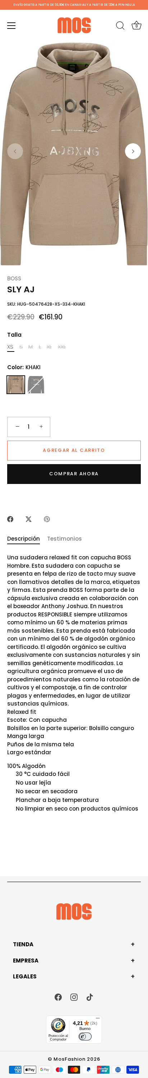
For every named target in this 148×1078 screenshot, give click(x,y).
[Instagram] (74, 996)
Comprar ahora (74, 473)
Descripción (23, 538)
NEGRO (36, 384)
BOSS (14, 278)
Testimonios (64, 538)
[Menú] (11, 26)
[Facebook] (58, 996)
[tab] (27, 539)
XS (10, 347)
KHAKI (15, 384)
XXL (62, 347)
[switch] (85, 1036)
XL (49, 347)
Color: (24, 367)
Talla (14, 335)
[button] (15, 151)
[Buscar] (120, 27)
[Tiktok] (89, 996)
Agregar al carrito (74, 450)
